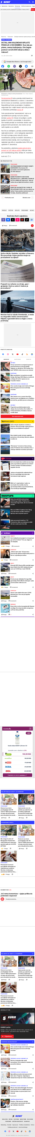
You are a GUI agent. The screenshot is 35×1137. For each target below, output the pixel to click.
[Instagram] (17, 219)
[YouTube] (22, 219)
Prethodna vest (9, 197)
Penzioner (10, 36)
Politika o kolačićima (24, 1124)
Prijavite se (8, 1036)
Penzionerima (5, 98)
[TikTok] (27, 219)
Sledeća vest (26, 197)
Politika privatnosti (13, 1127)
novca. (19, 110)
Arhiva (32, 1124)
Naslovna (3, 36)
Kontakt (9, 1124)
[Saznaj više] (33, 1010)
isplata (17, 210)
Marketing (3, 1124)
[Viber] (3, 219)
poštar (9, 118)
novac (32, 210)
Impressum (15, 1124)
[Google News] (32, 219)
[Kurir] (5, 2)
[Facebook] (8, 219)
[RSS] (27, 354)
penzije (4, 210)
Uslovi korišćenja (23, 1127)
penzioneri (24, 210)
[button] (32, 55)
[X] (13, 219)
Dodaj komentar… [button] (11, 899)
